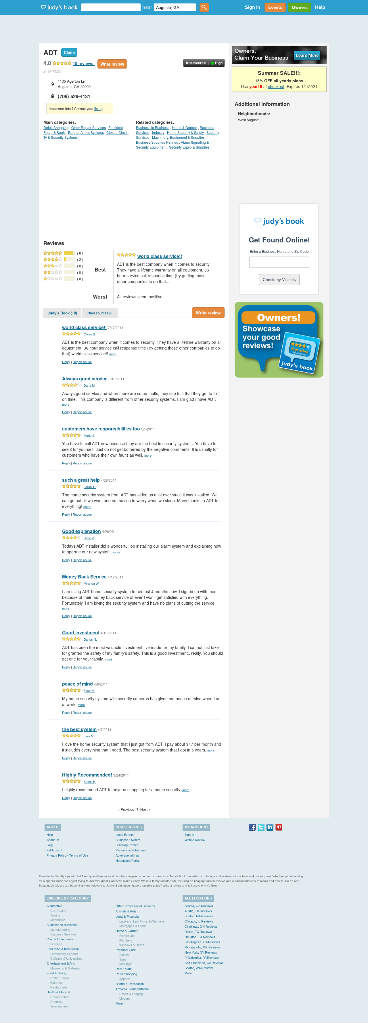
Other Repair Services (88, 127)
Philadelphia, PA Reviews (202, 957)
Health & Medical (58, 992)
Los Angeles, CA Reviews (202, 942)
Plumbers (126, 940)
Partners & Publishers (131, 850)
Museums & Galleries (65, 968)
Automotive (54, 906)
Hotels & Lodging (131, 994)
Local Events (125, 834)
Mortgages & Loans (133, 926)
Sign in (252, 7)
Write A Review (195, 840)
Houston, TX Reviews (200, 937)
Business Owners (128, 840)
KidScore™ (54, 850)
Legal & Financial (127, 916)
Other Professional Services (135, 906)
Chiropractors (60, 997)
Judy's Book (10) (62, 313)
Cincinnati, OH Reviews (201, 926)
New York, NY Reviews (201, 952)
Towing (55, 915)
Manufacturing (60, 929)
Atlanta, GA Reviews (199, 906)
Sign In (189, 834)
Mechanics (58, 920)
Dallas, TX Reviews (198, 931)
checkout (276, 86)
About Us (53, 840)
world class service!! (159, 256)
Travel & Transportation (132, 989)
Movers (124, 998)
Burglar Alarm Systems (86, 132)
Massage (125, 964)
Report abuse (82, 361)
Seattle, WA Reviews (199, 968)
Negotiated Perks (128, 860)
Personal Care (126, 950)
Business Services (63, 934)
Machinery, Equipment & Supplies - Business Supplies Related (171, 140)
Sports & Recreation (130, 984)
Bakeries (56, 982)
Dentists (56, 1001)
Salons (124, 954)
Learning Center (127, 845)
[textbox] (111, 7)
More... (120, 1003)
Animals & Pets (126, 911)
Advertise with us (127, 855)
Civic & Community (60, 939)
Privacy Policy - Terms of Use (67, 855)
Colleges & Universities (66, 958)
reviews (84, 63)
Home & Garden (184, 127)
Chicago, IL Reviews (199, 921)
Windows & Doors (131, 945)
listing (98, 108)
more (112, 354)
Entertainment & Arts (61, 963)
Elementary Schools (64, 954)
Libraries (56, 944)
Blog (50, 845)
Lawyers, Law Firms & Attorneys (142, 921)
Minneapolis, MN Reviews (203, 947)
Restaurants (59, 987)
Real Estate (124, 969)
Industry (158, 132)
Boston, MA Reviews (199, 916)
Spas (122, 959)
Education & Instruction (63, 949)
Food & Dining (56, 973)
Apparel (124, 979)
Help (320, 7)
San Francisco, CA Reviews (204, 963)
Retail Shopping (56, 127)
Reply (66, 361)
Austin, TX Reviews (198, 911)
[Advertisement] (184, 29)
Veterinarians (59, 1006)
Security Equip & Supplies (189, 147)
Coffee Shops (59, 978)
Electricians (127, 935)
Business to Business (152, 127)
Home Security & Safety (185, 132)
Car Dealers (58, 910)
